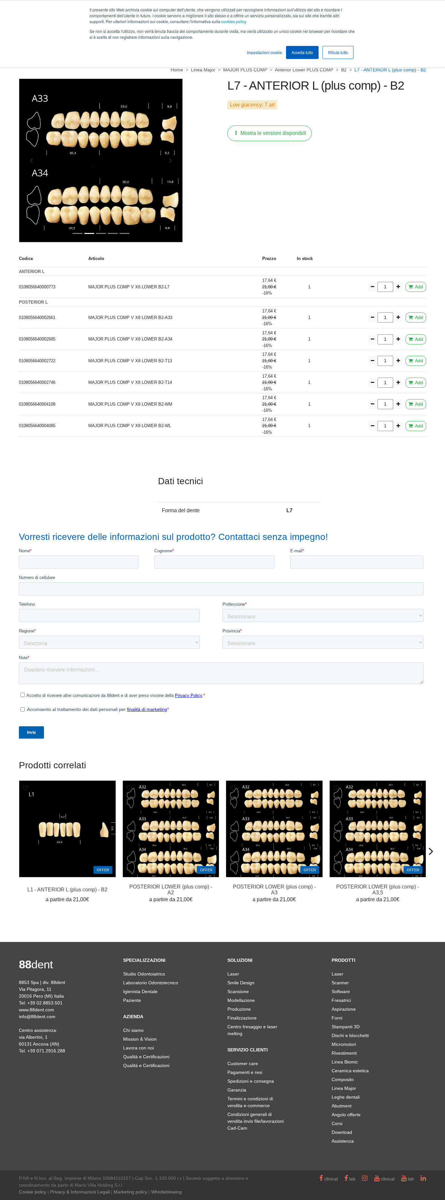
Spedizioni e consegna (250, 1081)
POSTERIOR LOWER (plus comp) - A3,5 (377, 889)
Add (418, 286)
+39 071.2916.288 (46, 1050)
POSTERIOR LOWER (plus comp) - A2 (170, 889)
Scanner (340, 982)
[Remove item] (372, 287)
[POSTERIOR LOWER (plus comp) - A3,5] (378, 829)
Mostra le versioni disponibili (272, 133)
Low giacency (246, 105)
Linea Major (344, 1088)
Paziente (132, 1000)
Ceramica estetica (350, 1070)
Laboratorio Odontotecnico (150, 982)
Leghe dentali (346, 1097)
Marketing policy (130, 1191)
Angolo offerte (346, 1114)
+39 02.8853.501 (45, 1002)
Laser (233, 973)
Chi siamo (133, 1030)
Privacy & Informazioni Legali (80, 1191)
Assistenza (343, 1141)
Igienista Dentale (140, 991)
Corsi (337, 1123)
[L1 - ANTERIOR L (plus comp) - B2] (67, 829)
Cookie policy (32, 1191)
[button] (31, 160)
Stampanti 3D (346, 1026)
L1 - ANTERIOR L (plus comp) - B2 (67, 889)
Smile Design (240, 982)
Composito (343, 1079)
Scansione (238, 991)
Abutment (342, 1105)
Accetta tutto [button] (302, 52)
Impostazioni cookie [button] (264, 52)
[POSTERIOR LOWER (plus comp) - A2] (171, 829)
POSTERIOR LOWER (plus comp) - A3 (274, 889)
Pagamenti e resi (244, 1072)
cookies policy (233, 21)
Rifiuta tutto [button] (338, 52)
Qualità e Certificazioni (146, 1056)
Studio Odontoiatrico (144, 973)
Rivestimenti (344, 1053)
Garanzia (236, 1089)
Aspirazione (344, 1009)
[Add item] (398, 287)
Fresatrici (341, 1000)
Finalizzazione (242, 1017)
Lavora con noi (138, 1047)
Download (342, 1132)
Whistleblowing (166, 1191)
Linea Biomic (345, 1061)
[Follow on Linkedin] (423, 1178)
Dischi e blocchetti (350, 1035)
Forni (337, 1017)
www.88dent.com (36, 1009)
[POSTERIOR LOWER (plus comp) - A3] (274, 829)
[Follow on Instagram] (364, 1178)
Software (341, 991)
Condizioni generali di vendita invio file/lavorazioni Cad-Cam (255, 1121)
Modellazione (241, 1000)
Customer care (242, 1063)
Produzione (239, 1009)
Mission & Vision (140, 1039)
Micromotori (344, 1044)
